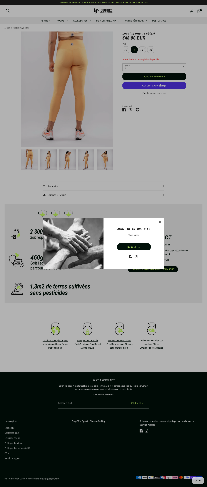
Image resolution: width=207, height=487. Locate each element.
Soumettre (133, 246)
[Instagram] (135, 256)
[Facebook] (130, 256)
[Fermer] (160, 222)
